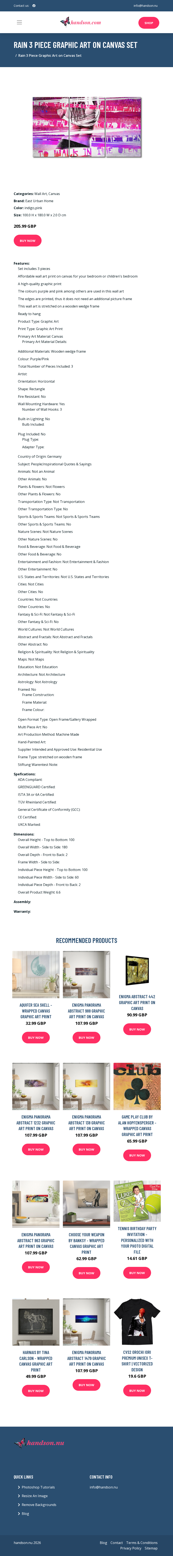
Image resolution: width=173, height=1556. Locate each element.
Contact (117, 1542)
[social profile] (34, 6)
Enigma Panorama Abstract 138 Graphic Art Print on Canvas (86, 1122)
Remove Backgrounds (39, 1504)
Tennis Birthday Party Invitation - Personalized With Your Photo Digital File (137, 1240)
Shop (149, 23)
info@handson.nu (146, 6)
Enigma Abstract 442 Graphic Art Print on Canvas (137, 1002)
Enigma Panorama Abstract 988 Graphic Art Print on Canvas (86, 1010)
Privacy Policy (130, 1548)
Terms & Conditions (142, 1542)
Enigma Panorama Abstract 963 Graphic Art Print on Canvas (35, 1240)
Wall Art (40, 193)
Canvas (54, 193)
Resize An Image (35, 1496)
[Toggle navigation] (19, 22)
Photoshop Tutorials (38, 1487)
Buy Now (27, 240)
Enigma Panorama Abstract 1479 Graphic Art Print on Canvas (86, 1358)
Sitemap (151, 1548)
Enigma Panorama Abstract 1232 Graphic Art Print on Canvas (35, 1122)
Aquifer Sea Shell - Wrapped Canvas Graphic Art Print (36, 1010)
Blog (25, 1513)
